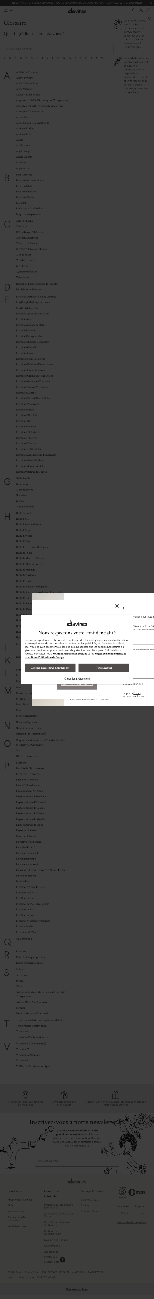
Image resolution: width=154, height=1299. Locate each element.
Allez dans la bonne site (77, 684)
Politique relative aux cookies (70, 653)
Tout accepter (104, 668)
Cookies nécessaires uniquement (50, 668)
